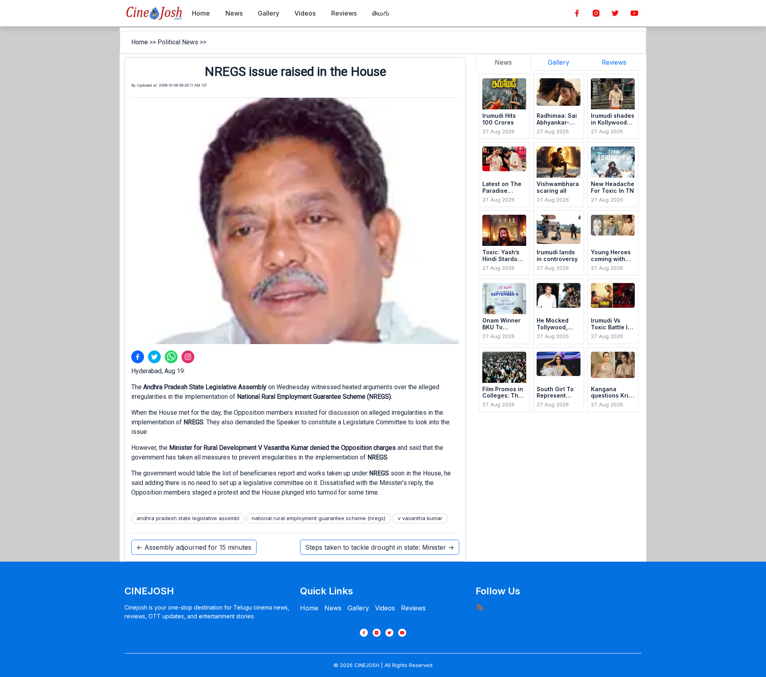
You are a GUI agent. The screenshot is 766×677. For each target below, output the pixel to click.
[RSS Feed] (480, 607)
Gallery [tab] (558, 62)
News (333, 608)
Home (139, 42)
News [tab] (503, 62)
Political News (178, 42)
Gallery (358, 608)
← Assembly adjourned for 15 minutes (193, 547)
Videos (385, 608)
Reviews (413, 608)
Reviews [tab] (614, 62)
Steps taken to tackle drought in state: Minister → (379, 547)
